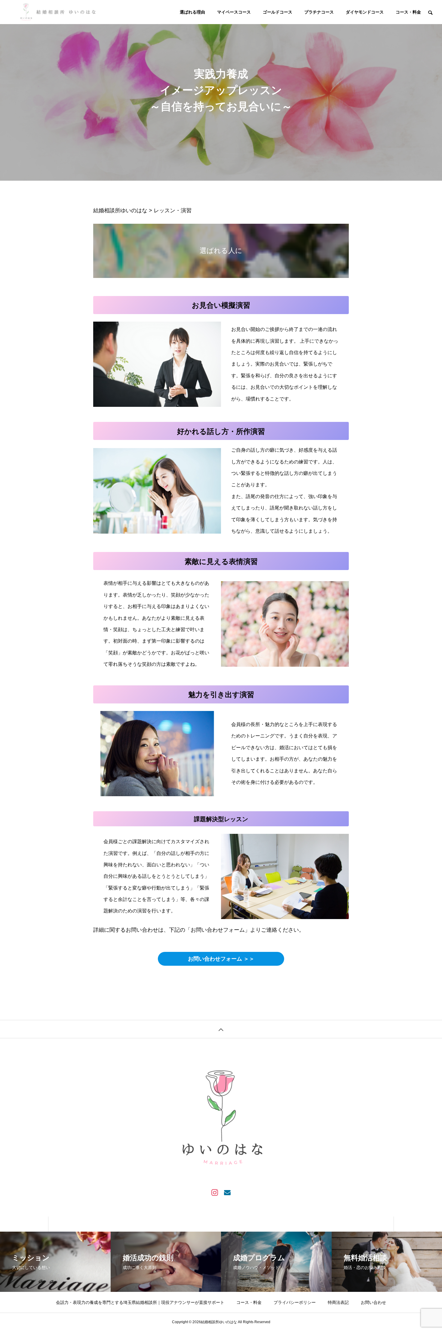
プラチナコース (319, 12)
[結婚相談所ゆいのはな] (59, 12)
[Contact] (227, 1192)
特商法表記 (338, 1302)
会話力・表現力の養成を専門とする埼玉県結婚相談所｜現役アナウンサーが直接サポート (140, 1302)
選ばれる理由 (192, 12)
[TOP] (221, 1029)
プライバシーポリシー (295, 1302)
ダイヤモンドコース (365, 12)
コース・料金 (408, 12)
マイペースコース (234, 12)
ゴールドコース (277, 12)
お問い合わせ (373, 1302)
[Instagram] (214, 1192)
